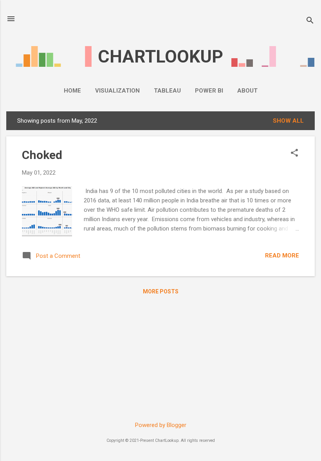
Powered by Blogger (160, 425)
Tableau (167, 90)
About (247, 90)
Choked (42, 155)
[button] (294, 153)
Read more (282, 255)
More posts (161, 291)
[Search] (310, 21)
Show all (288, 120)
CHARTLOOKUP (160, 56)
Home (72, 90)
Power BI (209, 90)
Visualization (117, 90)
